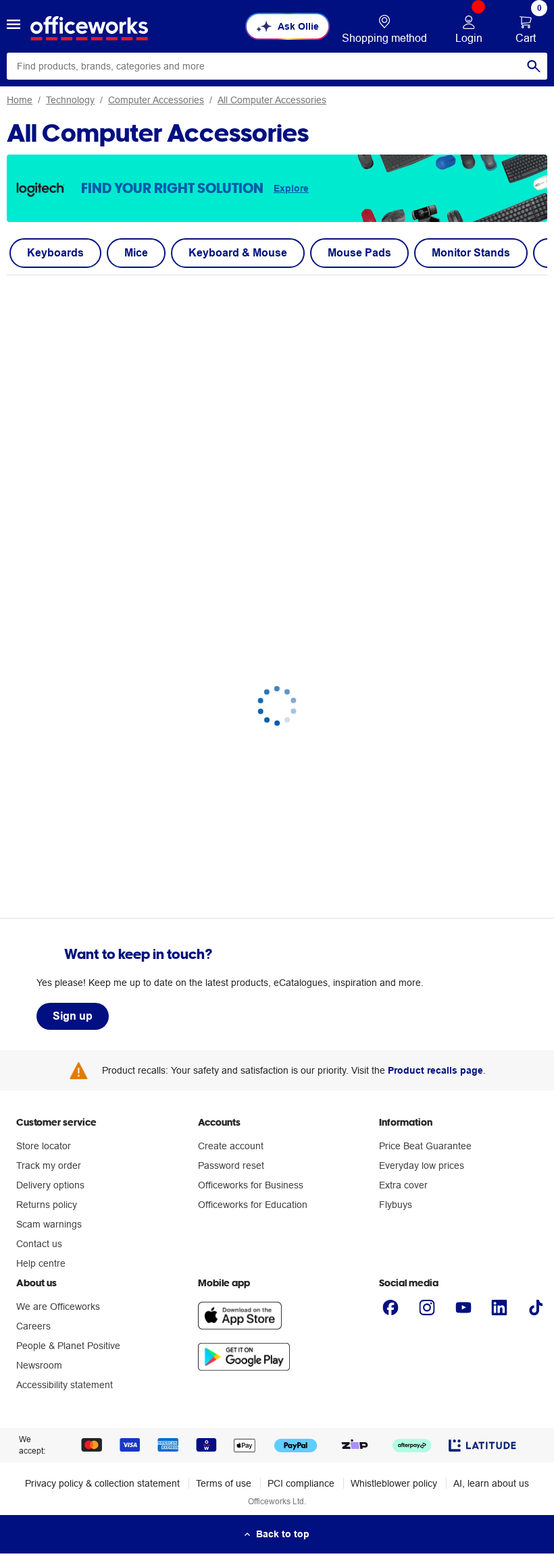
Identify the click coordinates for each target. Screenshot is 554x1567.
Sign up (73, 1016)
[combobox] (277, 66)
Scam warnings (49, 1224)
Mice (136, 252)
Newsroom (39, 1365)
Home (19, 99)
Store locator (43, 1145)
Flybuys (395, 1204)
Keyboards (55, 252)
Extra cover (403, 1185)
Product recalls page (435, 1070)
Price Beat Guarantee (425, 1145)
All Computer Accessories (272, 99)
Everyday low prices (421, 1165)
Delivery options (50, 1185)
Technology (70, 99)
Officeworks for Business (250, 1185)
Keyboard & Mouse (237, 252)
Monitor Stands (471, 252)
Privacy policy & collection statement (102, 1483)
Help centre (41, 1263)
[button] (13, 26)
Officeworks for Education (252, 1204)
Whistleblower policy (394, 1483)
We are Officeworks (58, 1306)
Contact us (39, 1243)
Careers (33, 1326)
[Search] (533, 66)
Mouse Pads (359, 252)
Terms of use (223, 1483)
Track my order (48, 1165)
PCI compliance (301, 1483)
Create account (230, 1145)
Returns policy (46, 1204)
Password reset (231, 1165)
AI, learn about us (491, 1483)
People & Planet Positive (68, 1345)
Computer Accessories (156, 99)
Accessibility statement (64, 1384)
